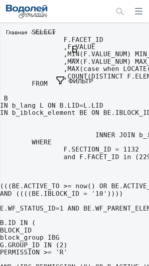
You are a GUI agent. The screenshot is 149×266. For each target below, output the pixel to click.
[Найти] (120, 11)
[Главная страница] (26, 11)
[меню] (139, 11)
